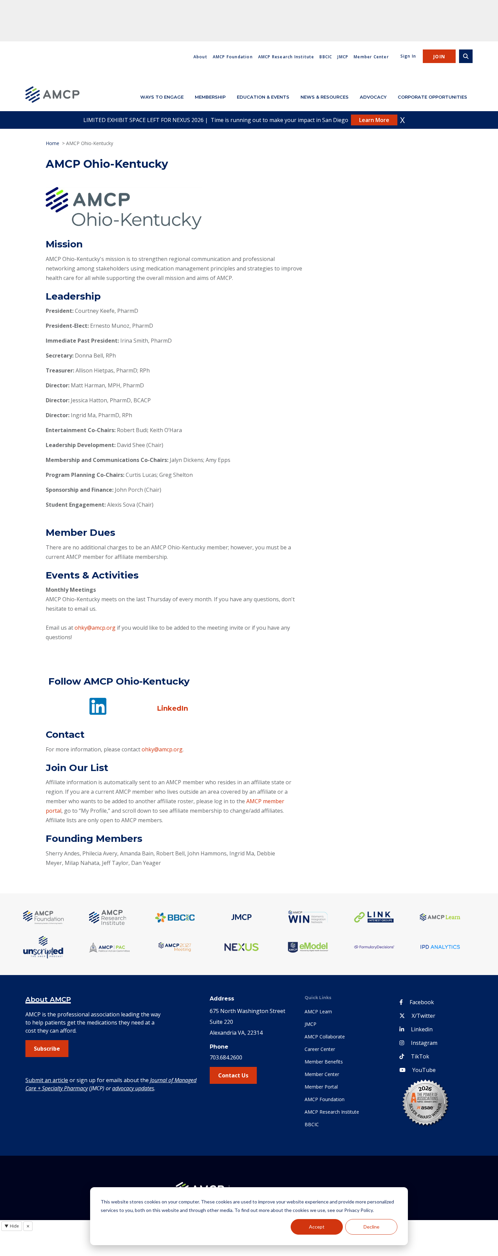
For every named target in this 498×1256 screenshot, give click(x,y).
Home (52, 143)
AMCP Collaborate (325, 1036)
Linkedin (422, 1029)
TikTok (420, 1056)
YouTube (424, 1070)
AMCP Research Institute (286, 57)
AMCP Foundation (233, 57)
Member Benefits (324, 1061)
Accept (317, 1227)
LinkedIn (172, 708)
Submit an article (46, 1080)
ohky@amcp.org (95, 627)
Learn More (374, 120)
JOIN (439, 56)
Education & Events (263, 97)
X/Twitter (423, 1015)
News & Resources (324, 97)
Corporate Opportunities (432, 97)
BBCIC (325, 57)
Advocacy (373, 97)
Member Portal (321, 1086)
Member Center (371, 57)
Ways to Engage (162, 97)
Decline (371, 1227)
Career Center (320, 1049)
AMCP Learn (318, 1011)
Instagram (424, 1043)
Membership (210, 97)
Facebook (422, 1002)
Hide (11, 1226)
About (200, 57)
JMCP (342, 57)
